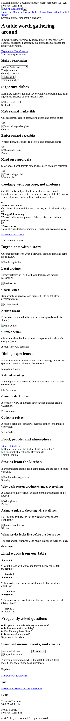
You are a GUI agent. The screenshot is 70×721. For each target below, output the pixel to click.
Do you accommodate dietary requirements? (26, 625)
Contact (65, 12)
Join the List (38, 651)
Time (4, 70)
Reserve (5, 15)
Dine (10, 12)
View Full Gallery (10, 446)
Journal (43, 12)
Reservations (7, 688)
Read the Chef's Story (12, 234)
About (57, 12)
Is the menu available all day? (19, 628)
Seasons (28, 12)
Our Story (26, 688)
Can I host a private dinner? (18, 631)
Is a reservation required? (17, 634)
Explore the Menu (10, 51)
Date (3, 67)
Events (50, 12)
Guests (4, 73)
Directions (37, 688)
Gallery (36, 12)
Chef (21, 12)
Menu (16, 12)
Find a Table (8, 77)
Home (4, 12)
